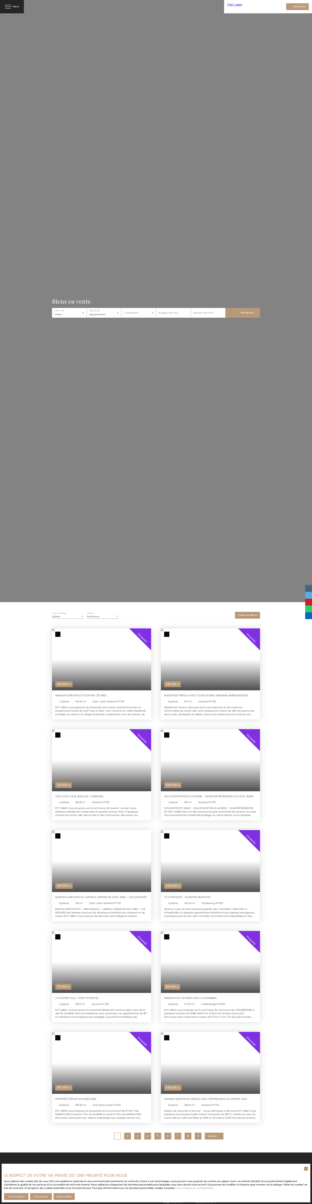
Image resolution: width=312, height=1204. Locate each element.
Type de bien (94, 311)
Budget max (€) (168, 312)
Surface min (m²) (203, 312)
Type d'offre (59, 311)
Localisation (131, 312)
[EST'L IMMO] (248, 6)
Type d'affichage (59, 613)
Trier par (90, 613)
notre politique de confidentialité (194, 1188)
